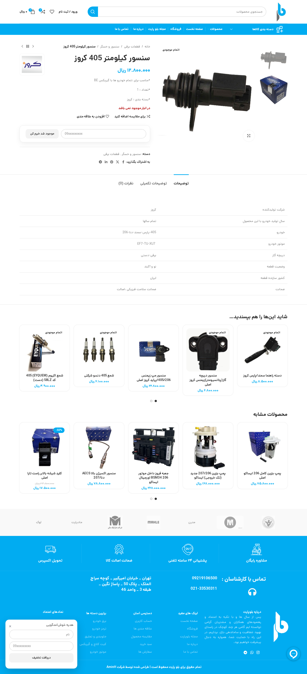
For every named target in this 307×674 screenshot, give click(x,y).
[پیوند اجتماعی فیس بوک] (123, 162)
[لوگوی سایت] (280, 11)
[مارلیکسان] (115, 522)
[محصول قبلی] (33, 46)
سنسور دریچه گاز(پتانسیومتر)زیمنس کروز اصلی (207, 380)
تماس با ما (190, 651)
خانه (147, 46)
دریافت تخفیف (41, 658)
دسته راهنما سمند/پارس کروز (262, 375)
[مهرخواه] (268, 522)
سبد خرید (146, 644)
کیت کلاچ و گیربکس (93, 644)
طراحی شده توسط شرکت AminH (127, 667)
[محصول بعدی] (22, 46)
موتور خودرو (98, 651)
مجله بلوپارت (189, 636)
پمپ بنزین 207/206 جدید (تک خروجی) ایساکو (208, 475)
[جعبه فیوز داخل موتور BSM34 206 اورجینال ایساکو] (153, 447)
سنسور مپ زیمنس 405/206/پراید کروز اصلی (154, 377)
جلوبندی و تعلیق (95, 636)
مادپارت (76, 522)
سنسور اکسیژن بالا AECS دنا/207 (99, 475)
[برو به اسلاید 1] (156, 401)
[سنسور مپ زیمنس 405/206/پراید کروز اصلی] (153, 350)
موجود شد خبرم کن (42, 134)
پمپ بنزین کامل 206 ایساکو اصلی (262, 475)
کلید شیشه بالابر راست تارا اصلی (44, 475)
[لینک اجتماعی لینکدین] (106, 162)
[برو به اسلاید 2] (151, 401)
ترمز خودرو (99, 628)
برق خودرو (99, 621)
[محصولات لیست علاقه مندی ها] (51, 11)
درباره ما (192, 644)
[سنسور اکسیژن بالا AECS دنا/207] (98, 447)
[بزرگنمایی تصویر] (248, 135)
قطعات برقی (132, 46)
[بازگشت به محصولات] (27, 46)
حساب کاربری (143, 621)
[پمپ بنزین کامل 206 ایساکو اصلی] (262, 447)
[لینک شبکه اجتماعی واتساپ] (252, 652)
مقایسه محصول (141, 636)
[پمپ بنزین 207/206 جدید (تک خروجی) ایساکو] (207, 447)
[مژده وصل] (230, 522)
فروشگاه (192, 628)
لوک (38, 522)
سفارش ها (145, 651)
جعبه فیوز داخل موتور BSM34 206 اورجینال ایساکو (153, 477)
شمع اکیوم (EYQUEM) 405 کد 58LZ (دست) (44, 377)
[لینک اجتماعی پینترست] (112, 162)
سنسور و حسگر (109, 46)
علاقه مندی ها (143, 628)
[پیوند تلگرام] (100, 162)
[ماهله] (153, 522)
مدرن (191, 522)
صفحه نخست (189, 621)
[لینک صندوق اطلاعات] (257, 553)
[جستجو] (93, 12)
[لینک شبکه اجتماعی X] (117, 162)
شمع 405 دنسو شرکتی (99, 375)
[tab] (181, 181)
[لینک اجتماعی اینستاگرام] (258, 652)
